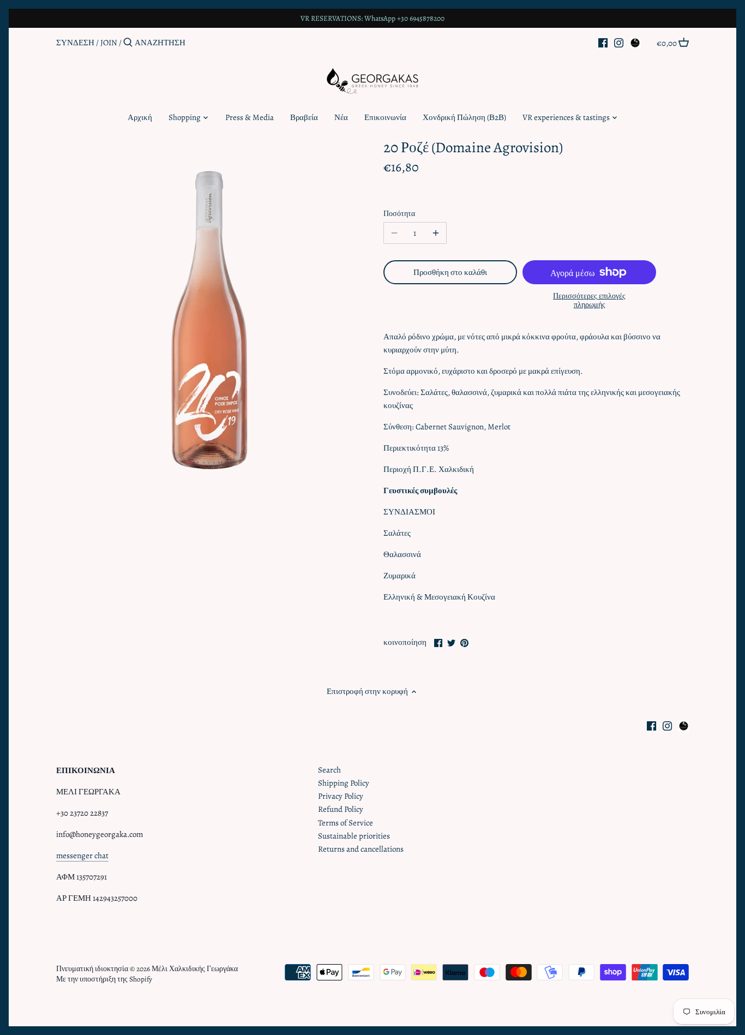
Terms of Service (345, 822)
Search (329, 769)
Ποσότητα (399, 214)
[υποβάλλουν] (128, 43)
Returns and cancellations (361, 848)
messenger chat (82, 855)
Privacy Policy (340, 796)
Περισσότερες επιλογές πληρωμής (589, 300)
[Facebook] (603, 42)
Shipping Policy (343, 782)
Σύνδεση (75, 42)
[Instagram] (618, 42)
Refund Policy (340, 809)
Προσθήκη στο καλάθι (450, 272)
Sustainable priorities (354, 835)
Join (108, 42)
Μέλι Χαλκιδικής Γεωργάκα (195, 969)
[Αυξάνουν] (435, 233)
